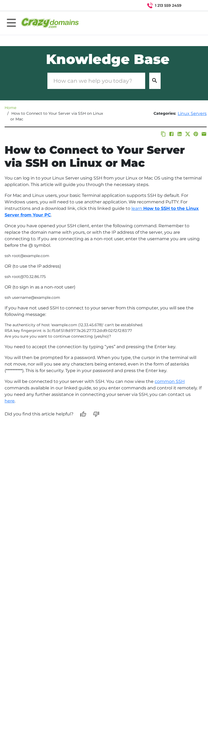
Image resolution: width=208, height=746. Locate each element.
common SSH (170, 381)
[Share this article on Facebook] (171, 134)
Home (10, 107)
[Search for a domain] (193, 5)
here (10, 401)
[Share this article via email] (204, 134)
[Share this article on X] (187, 134)
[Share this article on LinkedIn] (179, 134)
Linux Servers (192, 113)
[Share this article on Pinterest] (196, 134)
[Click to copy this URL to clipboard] (163, 134)
